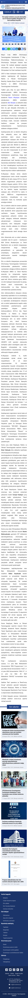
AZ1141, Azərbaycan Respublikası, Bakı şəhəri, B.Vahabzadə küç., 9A (16, 980)
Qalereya (3, 955)
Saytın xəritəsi (11, 975)
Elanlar (4, 944)
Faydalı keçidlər (19, 973)
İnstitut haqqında (5, 894)
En (3, 1)
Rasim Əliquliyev (13, 97)
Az (1, 1)
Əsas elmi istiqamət (8, 918)
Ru (4, 1)
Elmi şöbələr (6, 903)
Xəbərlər (7, 973)
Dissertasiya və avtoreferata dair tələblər (13, 952)
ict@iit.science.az (16, 984)
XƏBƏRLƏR (7, 12)
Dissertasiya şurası (6, 941)
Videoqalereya (6, 962)
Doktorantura (6, 915)
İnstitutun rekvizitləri (8, 909)
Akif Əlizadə (11, 103)
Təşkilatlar (5, 927)
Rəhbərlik (5, 898)
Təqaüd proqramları (8, 938)
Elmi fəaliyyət (5, 911)
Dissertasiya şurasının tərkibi (10, 947)
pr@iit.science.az (16, 988)
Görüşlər (5, 935)
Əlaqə (18, 975)
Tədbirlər (5, 932)
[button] (24, 34)
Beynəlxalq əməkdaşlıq (7, 923)
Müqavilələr (6, 930)
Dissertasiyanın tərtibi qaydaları (11, 950)
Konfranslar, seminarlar (8, 920)
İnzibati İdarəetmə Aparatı (9, 900)
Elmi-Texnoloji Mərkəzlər (9, 906)
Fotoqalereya (6, 959)
